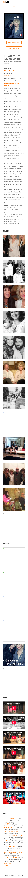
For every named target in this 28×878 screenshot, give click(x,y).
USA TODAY (8, 841)
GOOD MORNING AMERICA (13, 852)
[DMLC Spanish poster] (14, 689)
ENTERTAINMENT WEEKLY (12, 831)
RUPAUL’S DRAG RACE (11, 858)
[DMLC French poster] (14, 665)
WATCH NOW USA (14, 42)
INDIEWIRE (7, 824)
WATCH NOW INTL (14, 48)
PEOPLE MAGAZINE (10, 818)
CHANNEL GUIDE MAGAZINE (13, 835)
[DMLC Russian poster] (14, 593)
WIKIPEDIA (7, 863)
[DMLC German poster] (14, 641)
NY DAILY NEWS (9, 828)
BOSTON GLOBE (9, 846)
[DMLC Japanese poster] (14, 617)
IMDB (6, 865)
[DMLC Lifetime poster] (14, 568)
